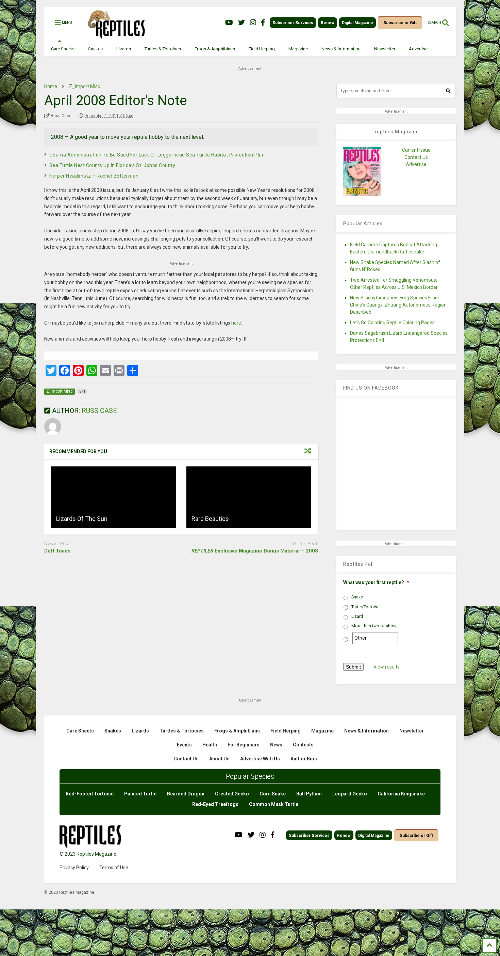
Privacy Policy (74, 867)
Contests (303, 744)
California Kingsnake (401, 793)
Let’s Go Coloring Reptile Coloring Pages (392, 322)
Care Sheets (62, 48)
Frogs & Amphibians (215, 48)
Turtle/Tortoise (365, 607)
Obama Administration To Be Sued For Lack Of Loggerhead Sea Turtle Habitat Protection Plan (157, 155)
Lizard (357, 616)
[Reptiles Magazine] (114, 38)
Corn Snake (273, 793)
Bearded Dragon (185, 793)
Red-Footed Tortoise (90, 793)
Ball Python (309, 793)
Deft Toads (57, 551)
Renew (327, 22)
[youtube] (229, 22)
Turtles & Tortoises (163, 48)
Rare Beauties (210, 518)
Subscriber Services (292, 22)
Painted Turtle (140, 793)
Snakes (95, 48)
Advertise (418, 48)
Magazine (298, 48)
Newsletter (384, 48)
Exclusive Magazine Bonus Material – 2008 (254, 551)
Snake (357, 597)
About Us (219, 758)
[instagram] (253, 22)
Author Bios (303, 758)
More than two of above (374, 626)
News (276, 744)
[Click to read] (113, 497)
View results (386, 667)
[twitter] (241, 22)
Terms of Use (113, 867)
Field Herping (262, 48)
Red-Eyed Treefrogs (215, 804)
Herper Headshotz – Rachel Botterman (94, 176)
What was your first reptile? (376, 582)
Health (209, 744)
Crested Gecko (232, 793)
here (236, 323)
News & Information (341, 48)
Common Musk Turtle (273, 804)
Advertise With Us (260, 758)
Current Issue (416, 150)
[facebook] (263, 22)
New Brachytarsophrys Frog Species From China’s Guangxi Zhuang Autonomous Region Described (398, 305)
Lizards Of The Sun (81, 518)
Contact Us (416, 157)
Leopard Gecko (349, 793)
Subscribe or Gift (400, 22)
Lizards (123, 48)
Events (184, 744)
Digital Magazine (357, 22)
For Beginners (244, 744)
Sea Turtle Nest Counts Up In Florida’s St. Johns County (112, 165)
